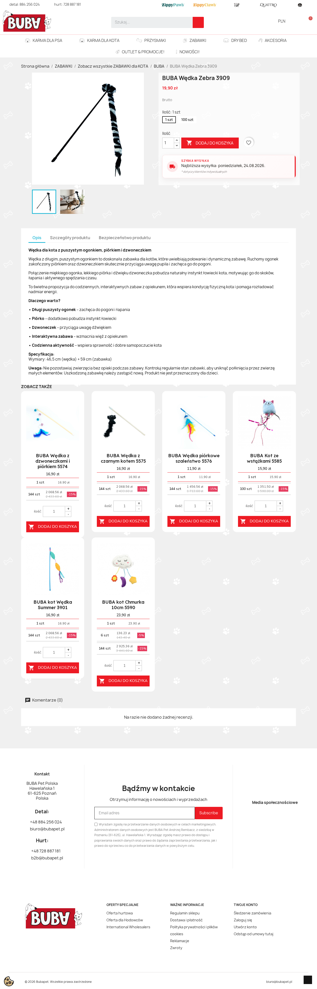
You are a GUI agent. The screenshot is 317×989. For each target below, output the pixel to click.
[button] (308, 21)
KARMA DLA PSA (47, 40)
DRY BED (239, 40)
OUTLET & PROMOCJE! (143, 52)
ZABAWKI (197, 40)
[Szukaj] (198, 22)
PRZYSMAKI (155, 40)
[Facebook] (266, 818)
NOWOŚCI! (190, 52)
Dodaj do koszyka (210, 143)
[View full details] (72, 405)
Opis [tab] (36, 237)
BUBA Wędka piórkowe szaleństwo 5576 (194, 458)
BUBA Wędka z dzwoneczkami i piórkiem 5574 (52, 461)
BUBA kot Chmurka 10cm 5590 (123, 604)
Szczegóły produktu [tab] (70, 237)
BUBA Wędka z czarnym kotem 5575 (123, 458)
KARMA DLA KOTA (103, 40)
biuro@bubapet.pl (279, 982)
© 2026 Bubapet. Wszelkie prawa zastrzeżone (58, 982)
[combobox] (148, 22)
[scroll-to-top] (308, 980)
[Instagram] (283, 818)
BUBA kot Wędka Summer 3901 (52, 604)
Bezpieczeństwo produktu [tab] (125, 237)
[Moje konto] (300, 21)
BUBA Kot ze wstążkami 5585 (264, 458)
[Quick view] (72, 426)
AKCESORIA (276, 40)
